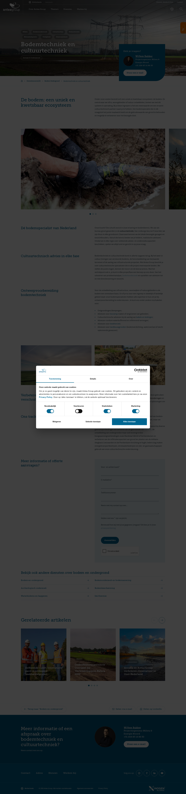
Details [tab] (93, 379)
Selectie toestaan (93, 422)
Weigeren (57, 422)
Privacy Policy (45, 397)
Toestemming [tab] (55, 379)
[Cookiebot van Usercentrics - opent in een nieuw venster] (136, 370)
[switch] (78, 411)
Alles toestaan (129, 422)
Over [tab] (131, 379)
